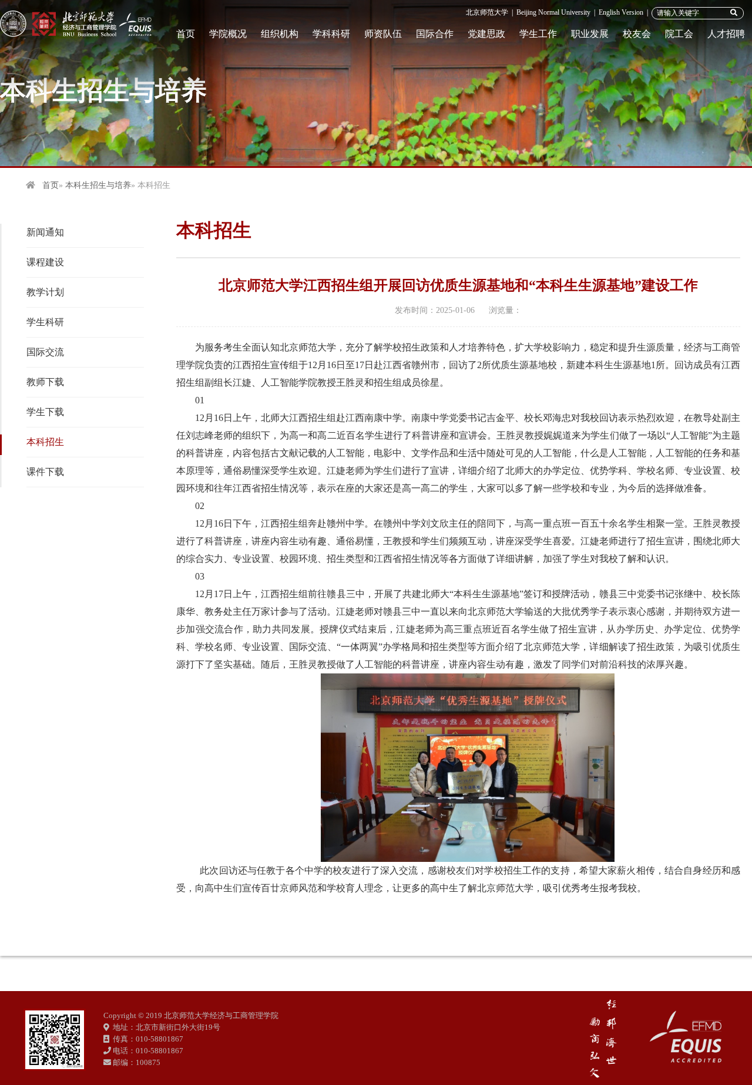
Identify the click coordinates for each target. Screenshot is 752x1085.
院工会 (679, 34)
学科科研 (331, 34)
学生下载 (45, 412)
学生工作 (538, 34)
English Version (621, 12)
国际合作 (435, 34)
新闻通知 (45, 232)
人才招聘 (726, 34)
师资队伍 (383, 34)
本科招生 (45, 442)
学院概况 (228, 34)
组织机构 (279, 34)
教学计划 (45, 292)
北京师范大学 (487, 12)
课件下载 (45, 472)
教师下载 (45, 382)
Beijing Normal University (553, 12)
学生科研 (45, 322)
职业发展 (590, 34)
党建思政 (486, 34)
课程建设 (45, 262)
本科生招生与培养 (98, 185)
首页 (185, 34)
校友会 (637, 34)
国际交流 (45, 352)
